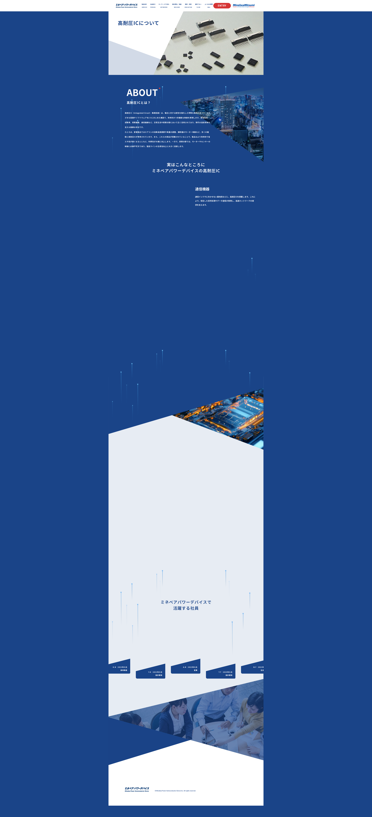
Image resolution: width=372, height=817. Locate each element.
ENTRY (222, 5)
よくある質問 (209, 5)
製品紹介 (144, 5)
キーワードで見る (164, 5)
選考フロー (198, 5)
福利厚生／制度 (177, 5)
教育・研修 (188, 5)
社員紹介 (153, 5)
